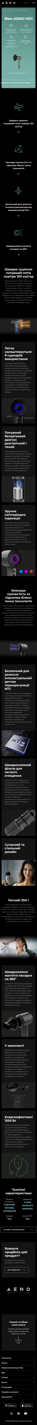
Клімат (5, 1377)
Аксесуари (7, 1387)
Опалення (6, 1358)
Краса (4, 1363)
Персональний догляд (12, 1368)
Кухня (4, 1382)
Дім (3, 1373)
